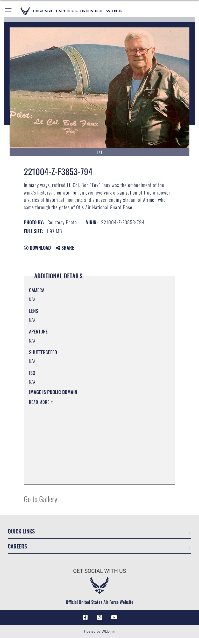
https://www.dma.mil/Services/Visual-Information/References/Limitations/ (90, 442)
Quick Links (21, 531)
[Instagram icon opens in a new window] (99, 617)
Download (40, 247)
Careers (17, 546)
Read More (40, 402)
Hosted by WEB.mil (99, 631)
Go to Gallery (40, 498)
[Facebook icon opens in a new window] (85, 617)
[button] (8, 11)
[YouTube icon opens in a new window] (114, 617)
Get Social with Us (99, 571)
